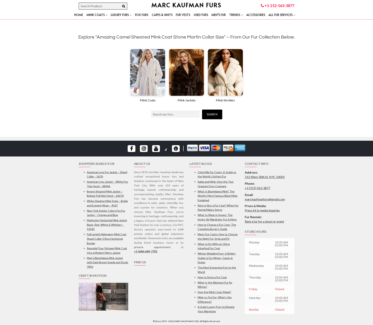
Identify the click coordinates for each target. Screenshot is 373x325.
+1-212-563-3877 (279, 5)
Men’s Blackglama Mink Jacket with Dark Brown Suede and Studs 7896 (107, 262)
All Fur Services (280, 14)
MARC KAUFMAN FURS (186, 5)
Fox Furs (141, 14)
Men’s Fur (218, 14)
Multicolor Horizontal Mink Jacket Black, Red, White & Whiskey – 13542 (107, 225)
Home (78, 14)
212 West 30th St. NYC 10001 (265, 177)
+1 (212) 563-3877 (257, 188)
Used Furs (201, 14)
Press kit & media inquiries (262, 210)
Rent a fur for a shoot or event (264, 221)
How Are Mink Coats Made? (214, 292)
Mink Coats (95, 14)
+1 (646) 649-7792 (145, 251)
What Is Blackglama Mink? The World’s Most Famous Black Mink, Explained (218, 196)
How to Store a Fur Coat (212, 277)
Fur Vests (183, 14)
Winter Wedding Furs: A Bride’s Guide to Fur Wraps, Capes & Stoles (217, 258)
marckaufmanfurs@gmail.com (265, 199)
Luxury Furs (120, 14)
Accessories (255, 14)
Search (212, 114)
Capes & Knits (162, 14)
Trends (234, 14)
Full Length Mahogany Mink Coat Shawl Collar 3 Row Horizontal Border (106, 239)
